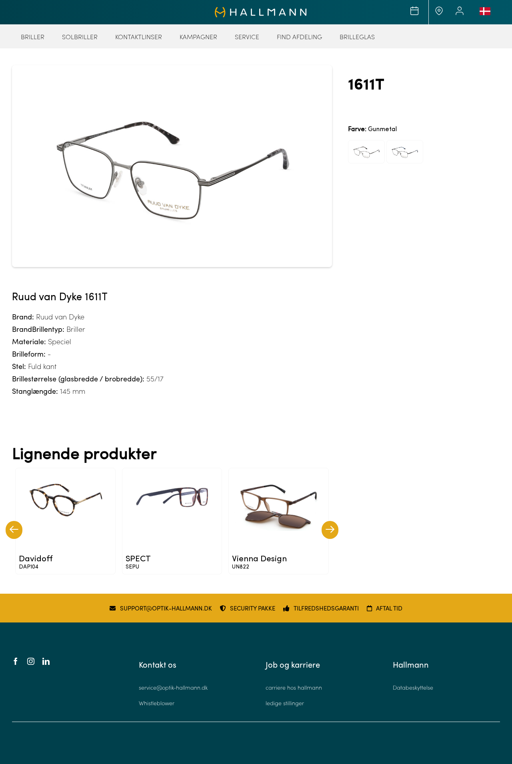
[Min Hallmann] (260, 10)
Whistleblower (156, 703)
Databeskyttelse (413, 687)
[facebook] (15, 661)
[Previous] (14, 530)
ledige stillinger (285, 703)
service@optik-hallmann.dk (173, 687)
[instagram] (30, 661)
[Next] (330, 530)
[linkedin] (46, 661)
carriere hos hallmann (294, 687)
